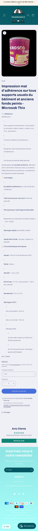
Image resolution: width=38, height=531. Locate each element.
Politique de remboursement (22, 515)
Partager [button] (7, 412)
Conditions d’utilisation (29, 518)
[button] (4, 15)
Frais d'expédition (15, 364)
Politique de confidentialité (12, 518)
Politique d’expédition (14, 521)
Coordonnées (28, 521)
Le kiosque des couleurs (18, 510)
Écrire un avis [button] (19, 441)
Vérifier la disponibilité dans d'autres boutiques (17, 406)
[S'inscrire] (31, 469)
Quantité (5, 379)
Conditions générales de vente (13, 524)
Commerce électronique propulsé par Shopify (20, 513)
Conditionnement (7, 370)
